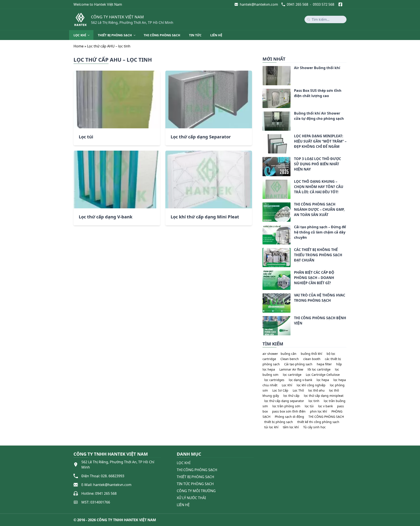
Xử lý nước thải (191, 497)
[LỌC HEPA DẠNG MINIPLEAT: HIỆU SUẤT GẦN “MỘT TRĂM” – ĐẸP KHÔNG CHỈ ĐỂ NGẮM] (262, 137)
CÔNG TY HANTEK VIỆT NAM (117, 16)
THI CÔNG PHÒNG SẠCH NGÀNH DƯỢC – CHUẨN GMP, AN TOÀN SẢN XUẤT (319, 209)
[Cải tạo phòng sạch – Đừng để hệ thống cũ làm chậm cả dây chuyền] (262, 228)
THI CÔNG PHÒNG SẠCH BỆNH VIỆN (320, 320)
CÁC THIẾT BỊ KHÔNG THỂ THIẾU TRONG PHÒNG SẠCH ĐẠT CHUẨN (318, 255)
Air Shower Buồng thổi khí (317, 67)
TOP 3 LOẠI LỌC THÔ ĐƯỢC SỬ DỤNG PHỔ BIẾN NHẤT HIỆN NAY (317, 164)
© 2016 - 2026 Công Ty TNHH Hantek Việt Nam (115, 519)
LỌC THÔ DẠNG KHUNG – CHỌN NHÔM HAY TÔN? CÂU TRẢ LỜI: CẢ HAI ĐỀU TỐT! (318, 186)
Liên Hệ (183, 504)
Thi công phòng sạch (162, 35)
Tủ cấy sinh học (314, 427)
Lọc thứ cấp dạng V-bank (105, 217)
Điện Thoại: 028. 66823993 (102, 476)
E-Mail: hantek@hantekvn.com (106, 484)
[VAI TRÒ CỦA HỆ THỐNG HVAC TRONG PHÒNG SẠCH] (262, 296)
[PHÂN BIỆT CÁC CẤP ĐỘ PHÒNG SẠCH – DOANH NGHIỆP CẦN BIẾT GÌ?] (262, 273)
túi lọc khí (271, 427)
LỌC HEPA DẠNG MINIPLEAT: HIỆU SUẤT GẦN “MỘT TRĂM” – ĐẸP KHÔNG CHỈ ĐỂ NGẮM (320, 141)
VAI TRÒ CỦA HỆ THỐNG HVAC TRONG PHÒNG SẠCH (319, 298)
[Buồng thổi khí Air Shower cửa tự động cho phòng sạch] (262, 114)
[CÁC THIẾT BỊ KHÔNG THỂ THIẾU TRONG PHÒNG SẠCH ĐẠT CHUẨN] (262, 250)
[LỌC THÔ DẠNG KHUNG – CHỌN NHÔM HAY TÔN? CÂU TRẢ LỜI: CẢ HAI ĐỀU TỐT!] (262, 182)
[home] (81, 19)
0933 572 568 (323, 4)
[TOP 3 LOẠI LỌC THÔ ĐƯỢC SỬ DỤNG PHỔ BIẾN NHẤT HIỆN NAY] (262, 159)
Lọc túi (86, 137)
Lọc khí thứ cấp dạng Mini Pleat (205, 217)
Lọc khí (80, 35)
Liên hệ (216, 35)
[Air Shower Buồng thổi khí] (262, 69)
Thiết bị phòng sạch (115, 35)
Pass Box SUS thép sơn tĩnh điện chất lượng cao (317, 93)
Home (79, 46)
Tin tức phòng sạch (195, 483)
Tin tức (195, 35)
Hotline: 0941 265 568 (99, 493)
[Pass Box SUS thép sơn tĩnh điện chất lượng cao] (262, 91)
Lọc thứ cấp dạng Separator (201, 137)
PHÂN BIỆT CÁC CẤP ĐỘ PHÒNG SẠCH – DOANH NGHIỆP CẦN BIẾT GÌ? (314, 277)
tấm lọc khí (291, 427)
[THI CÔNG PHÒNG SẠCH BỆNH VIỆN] (262, 319)
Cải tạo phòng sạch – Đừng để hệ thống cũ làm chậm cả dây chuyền (320, 232)
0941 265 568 (297, 4)
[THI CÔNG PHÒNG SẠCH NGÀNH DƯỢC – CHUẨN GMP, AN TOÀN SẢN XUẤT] (262, 205)
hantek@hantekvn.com (259, 4)
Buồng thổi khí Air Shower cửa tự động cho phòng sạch (319, 116)
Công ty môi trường (196, 490)
